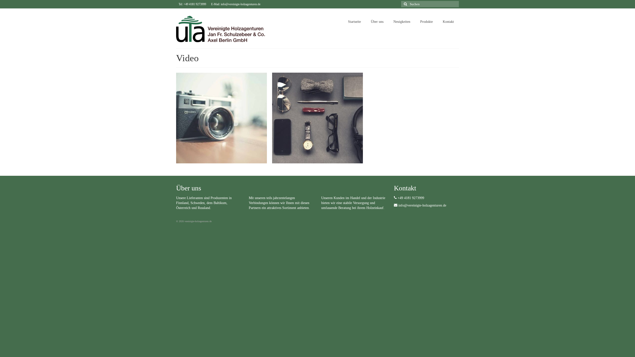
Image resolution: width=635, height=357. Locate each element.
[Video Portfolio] (317, 118)
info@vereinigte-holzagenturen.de (421, 205)
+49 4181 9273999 (410, 198)
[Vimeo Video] (221, 118)
